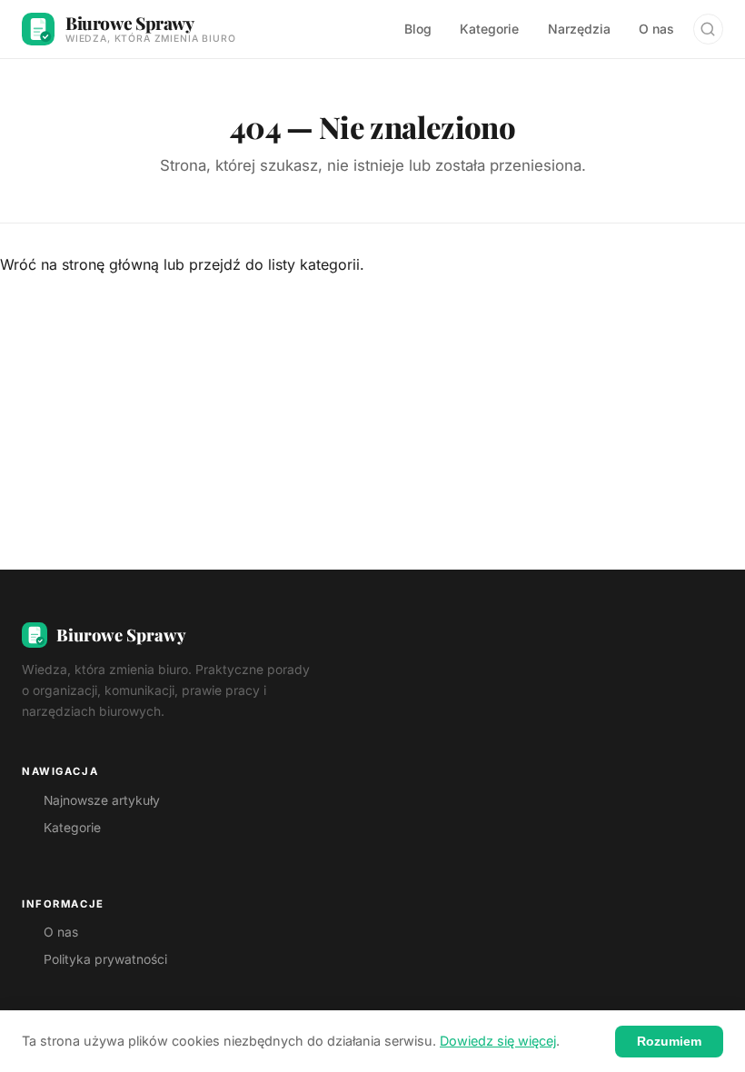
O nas (656, 28)
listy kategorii (314, 264)
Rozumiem (669, 1041)
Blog (418, 28)
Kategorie (489, 28)
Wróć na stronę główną (79, 264)
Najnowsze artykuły (102, 800)
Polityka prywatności (105, 959)
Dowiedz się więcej (498, 1040)
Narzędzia (579, 28)
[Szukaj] (708, 29)
